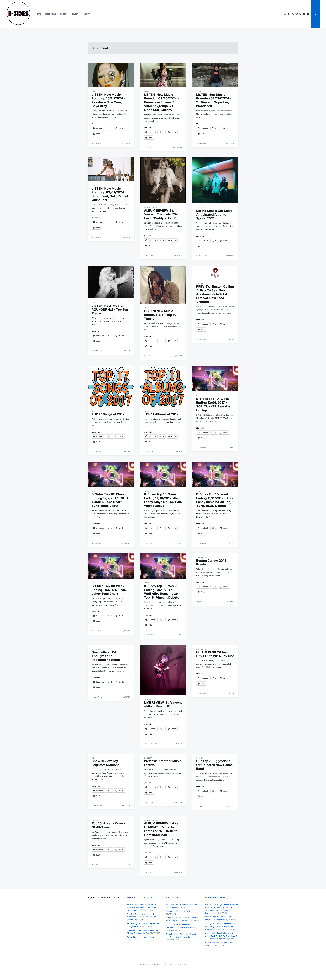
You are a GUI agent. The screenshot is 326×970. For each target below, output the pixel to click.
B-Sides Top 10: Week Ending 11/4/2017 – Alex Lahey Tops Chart (109, 589)
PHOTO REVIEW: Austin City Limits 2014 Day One (215, 654)
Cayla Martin (148, 451)
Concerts (201, 283)
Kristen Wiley (148, 872)
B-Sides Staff (96, 143)
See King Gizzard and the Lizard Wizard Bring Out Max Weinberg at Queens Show (141, 917)
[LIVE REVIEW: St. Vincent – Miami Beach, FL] (163, 670)
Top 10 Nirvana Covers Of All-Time (109, 825)
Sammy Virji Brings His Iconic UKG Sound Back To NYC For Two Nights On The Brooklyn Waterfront (221, 936)
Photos (64, 14)
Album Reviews (151, 207)
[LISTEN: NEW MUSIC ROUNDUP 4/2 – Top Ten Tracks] (111, 282)
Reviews (76, 14)
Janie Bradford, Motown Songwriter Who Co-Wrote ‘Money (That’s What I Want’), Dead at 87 (142, 907)
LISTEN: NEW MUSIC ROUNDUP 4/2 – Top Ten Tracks (110, 309)
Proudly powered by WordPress (150, 965)
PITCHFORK (174, 898)
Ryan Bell (199, 806)
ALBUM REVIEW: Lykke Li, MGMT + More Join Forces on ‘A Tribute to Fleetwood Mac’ (161, 829)
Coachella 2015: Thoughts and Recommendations (106, 656)
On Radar (148, 308)
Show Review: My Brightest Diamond (106, 763)
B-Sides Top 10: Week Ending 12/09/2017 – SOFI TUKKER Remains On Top (213, 404)
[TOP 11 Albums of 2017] (163, 386)
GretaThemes (182, 965)
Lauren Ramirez (149, 255)
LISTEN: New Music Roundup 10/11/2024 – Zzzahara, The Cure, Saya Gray (108, 100)
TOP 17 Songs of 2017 (108, 414)
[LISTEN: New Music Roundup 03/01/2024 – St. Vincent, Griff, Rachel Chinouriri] (111, 169)
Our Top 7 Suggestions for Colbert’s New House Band (214, 765)
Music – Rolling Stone (141, 898)
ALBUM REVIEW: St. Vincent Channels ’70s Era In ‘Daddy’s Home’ (161, 214)
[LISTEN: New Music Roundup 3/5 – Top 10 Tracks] (163, 285)
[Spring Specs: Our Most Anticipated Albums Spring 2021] (215, 180)
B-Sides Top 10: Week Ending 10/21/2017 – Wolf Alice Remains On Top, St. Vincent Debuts (161, 591)
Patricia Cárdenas (150, 744)
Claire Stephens (202, 256)
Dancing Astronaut (218, 898)
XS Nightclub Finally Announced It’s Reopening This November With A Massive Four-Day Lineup (220, 926)
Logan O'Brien (201, 602)
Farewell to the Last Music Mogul (140, 937)
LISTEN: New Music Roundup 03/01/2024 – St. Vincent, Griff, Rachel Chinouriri (110, 194)
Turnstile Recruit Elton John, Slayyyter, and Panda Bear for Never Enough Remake (182, 937)
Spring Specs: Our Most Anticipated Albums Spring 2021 (214, 214)
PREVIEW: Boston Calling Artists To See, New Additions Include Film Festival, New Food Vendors (215, 294)
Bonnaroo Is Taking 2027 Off (178, 911)
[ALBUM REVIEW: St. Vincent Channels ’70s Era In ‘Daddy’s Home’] (163, 180)
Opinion (199, 208)
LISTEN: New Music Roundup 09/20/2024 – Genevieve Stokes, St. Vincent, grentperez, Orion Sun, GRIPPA (161, 102)
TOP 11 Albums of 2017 (161, 414)
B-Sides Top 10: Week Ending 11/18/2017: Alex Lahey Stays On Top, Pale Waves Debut (163, 500)
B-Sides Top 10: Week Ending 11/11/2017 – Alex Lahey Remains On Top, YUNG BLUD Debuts (214, 500)
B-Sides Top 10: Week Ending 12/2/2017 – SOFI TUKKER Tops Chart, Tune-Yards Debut (110, 500)
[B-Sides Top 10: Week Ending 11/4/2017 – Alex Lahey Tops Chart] (111, 566)
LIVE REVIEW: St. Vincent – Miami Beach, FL (163, 704)
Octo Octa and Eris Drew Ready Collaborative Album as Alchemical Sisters (180, 927)
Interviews (50, 14)
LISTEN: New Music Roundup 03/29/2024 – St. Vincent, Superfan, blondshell (213, 100)
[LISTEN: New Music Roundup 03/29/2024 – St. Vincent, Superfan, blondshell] (215, 75)
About (87, 14)
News (38, 14)
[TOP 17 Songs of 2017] (111, 386)
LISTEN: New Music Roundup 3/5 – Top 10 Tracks (160, 314)
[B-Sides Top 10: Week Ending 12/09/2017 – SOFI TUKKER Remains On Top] (215, 378)
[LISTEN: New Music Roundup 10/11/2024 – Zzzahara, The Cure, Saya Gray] (111, 75)
